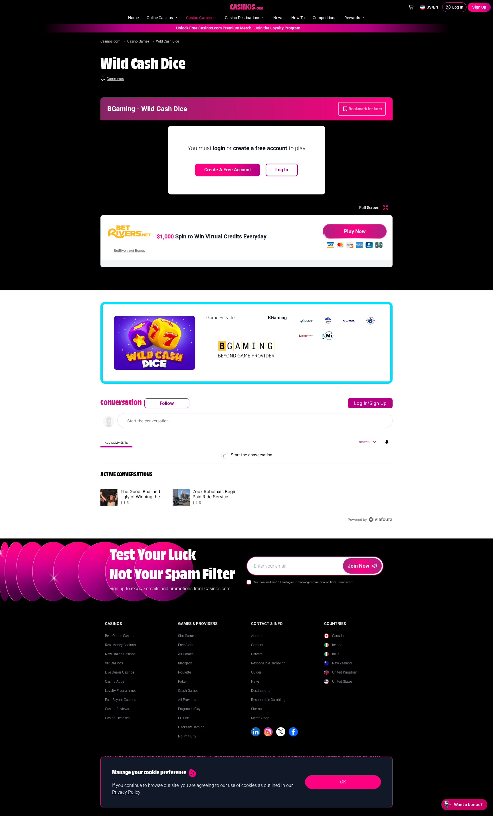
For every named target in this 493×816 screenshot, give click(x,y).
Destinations (260, 691)
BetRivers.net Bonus (129, 251)
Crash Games (188, 691)
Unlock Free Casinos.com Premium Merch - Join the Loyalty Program (227, 28)
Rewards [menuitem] (352, 17)
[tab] (116, 442)
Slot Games (186, 636)
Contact (257, 645)
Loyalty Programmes (120, 691)
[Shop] (411, 7)
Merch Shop (260, 718)
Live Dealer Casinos (119, 672)
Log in (360, 403)
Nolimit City (187, 736)
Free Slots (185, 645)
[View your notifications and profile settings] (387, 442)
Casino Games (138, 41)
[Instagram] (268, 731)
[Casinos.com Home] (247, 7)
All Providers (187, 700)
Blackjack (185, 663)
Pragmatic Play (189, 709)
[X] (280, 731)
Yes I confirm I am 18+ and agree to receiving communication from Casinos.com (303, 582)
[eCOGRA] (306, 320)
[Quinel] (349, 320)
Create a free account (227, 169)
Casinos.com (110, 41)
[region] (246, 461)
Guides (256, 672)
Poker (182, 682)
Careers (256, 654)
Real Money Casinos (120, 645)
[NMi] (328, 335)
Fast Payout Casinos (120, 700)
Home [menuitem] (133, 17)
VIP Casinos (114, 663)
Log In (281, 169)
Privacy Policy (126, 792)
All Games (185, 654)
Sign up (378, 403)
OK (343, 782)
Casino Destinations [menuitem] (242, 17)
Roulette (184, 672)
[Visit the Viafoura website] (380, 519)
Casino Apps (114, 682)
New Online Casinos (120, 654)
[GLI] (370, 320)
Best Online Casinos (120, 636)
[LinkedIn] (255, 731)
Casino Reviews (117, 709)
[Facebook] (293, 731)
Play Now (354, 231)
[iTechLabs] (328, 320)
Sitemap (257, 709)
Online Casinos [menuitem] (160, 17)
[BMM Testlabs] (306, 335)
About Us (258, 636)
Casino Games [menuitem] (199, 17)
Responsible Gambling (268, 663)
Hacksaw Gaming (191, 727)
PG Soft (183, 718)
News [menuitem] (278, 17)
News (255, 682)
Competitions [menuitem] (324, 17)
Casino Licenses (117, 718)
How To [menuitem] (298, 17)
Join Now (358, 566)
